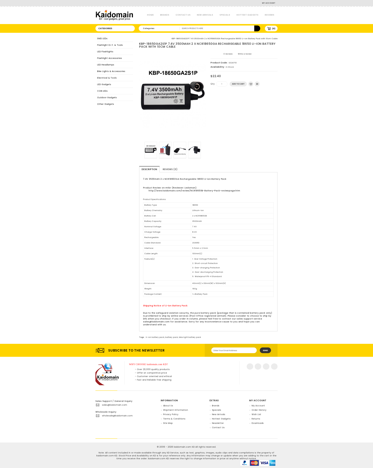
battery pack (171, 337)
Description (149, 169)
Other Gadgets (105, 104)
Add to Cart (238, 84)
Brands (164, 14)
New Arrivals (205, 14)
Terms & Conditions (174, 418)
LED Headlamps (105, 64)
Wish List (256, 414)
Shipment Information (175, 410)
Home (150, 14)
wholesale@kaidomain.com (117, 415)
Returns (256, 418)
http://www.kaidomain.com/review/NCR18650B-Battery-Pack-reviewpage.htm (194, 190)
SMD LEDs (102, 38)
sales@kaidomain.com (156, 321)
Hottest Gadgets (247, 14)
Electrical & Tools (107, 77)
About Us (168, 405)
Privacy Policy (170, 414)
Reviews (269, 14)
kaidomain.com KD (184, 446)
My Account (258, 405)
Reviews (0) (170, 169)
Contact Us (183, 14)
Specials (225, 14)
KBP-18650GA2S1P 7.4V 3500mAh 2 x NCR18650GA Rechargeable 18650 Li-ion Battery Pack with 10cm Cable (225, 38)
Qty (213, 83)
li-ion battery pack (155, 337)
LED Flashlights (105, 51)
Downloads (258, 423)
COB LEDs (102, 90)
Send (265, 350)
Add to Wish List (250, 83)
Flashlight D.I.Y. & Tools (110, 45)
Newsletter (218, 423)
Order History (259, 410)
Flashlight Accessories (109, 58)
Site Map (168, 423)
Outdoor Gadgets (107, 97)
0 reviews (228, 54)
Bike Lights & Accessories (111, 71)
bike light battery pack (190, 337)
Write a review (244, 54)
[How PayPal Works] (257, 462)
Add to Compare (257, 83)
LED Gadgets (104, 84)
